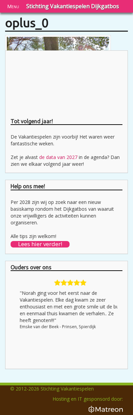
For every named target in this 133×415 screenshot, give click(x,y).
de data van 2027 (58, 157)
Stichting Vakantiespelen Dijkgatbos (72, 6)
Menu (13, 6)
